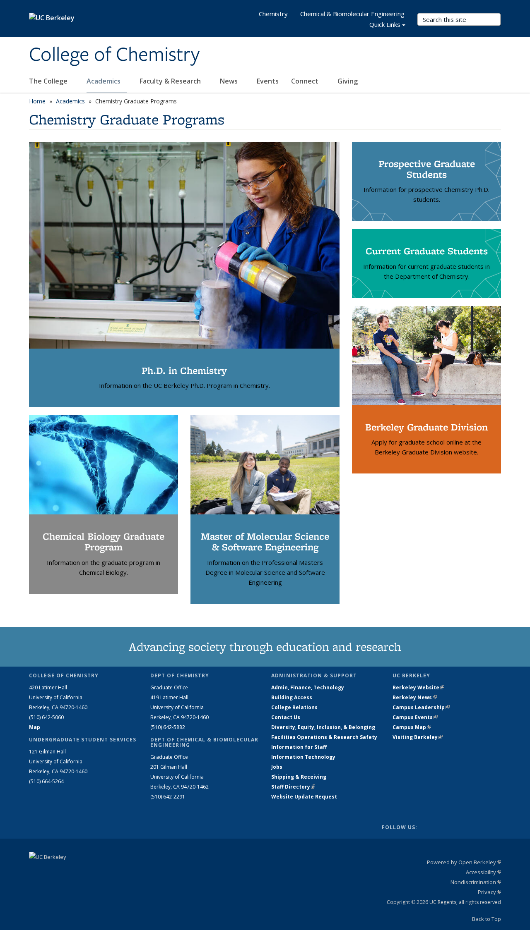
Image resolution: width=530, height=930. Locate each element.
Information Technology (303, 756)
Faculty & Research (171, 81)
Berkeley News (415, 697)
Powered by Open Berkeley (464, 862)
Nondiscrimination (475, 882)
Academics (104, 81)
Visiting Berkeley (418, 737)
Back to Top (486, 919)
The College (49, 81)
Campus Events (415, 717)
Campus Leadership (421, 707)
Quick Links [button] (384, 24)
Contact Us (285, 717)
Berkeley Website (418, 687)
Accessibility (483, 872)
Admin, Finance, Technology (307, 687)
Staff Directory (293, 786)
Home (37, 101)
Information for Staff (299, 747)
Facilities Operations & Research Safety (324, 737)
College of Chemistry (114, 55)
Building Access (291, 697)
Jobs (276, 766)
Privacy (489, 892)
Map (34, 727)
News (229, 81)
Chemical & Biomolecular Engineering (352, 14)
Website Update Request (304, 796)
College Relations (294, 707)
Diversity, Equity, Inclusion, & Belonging (323, 727)
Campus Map (412, 727)
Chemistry (273, 14)
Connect (305, 81)
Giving (347, 81)
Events (268, 81)
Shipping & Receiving (298, 776)
